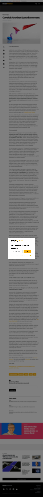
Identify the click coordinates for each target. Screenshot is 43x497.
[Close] (31, 240)
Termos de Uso (21, 256)
